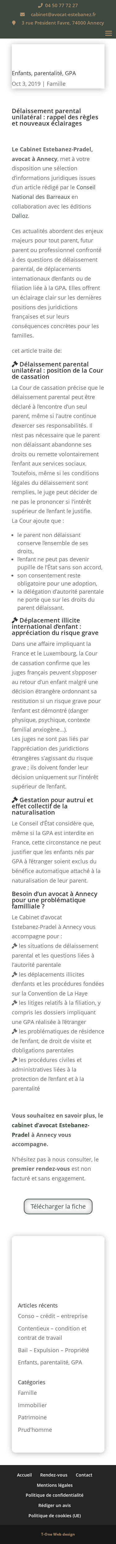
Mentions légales (55, 1485)
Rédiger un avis (54, 1505)
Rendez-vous (53, 1475)
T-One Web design (58, 1534)
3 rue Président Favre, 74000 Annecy (63, 23)
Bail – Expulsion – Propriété (53, 1350)
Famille (56, 83)
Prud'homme (35, 1429)
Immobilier (32, 1405)
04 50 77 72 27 (61, 5)
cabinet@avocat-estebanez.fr (63, 14)
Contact (84, 1475)
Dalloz (20, 215)
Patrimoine (32, 1417)
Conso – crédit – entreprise (53, 1316)
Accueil (24, 1475)
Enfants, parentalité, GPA (50, 1362)
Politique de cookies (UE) (54, 1516)
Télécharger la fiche (58, 1206)
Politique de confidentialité (55, 1495)
